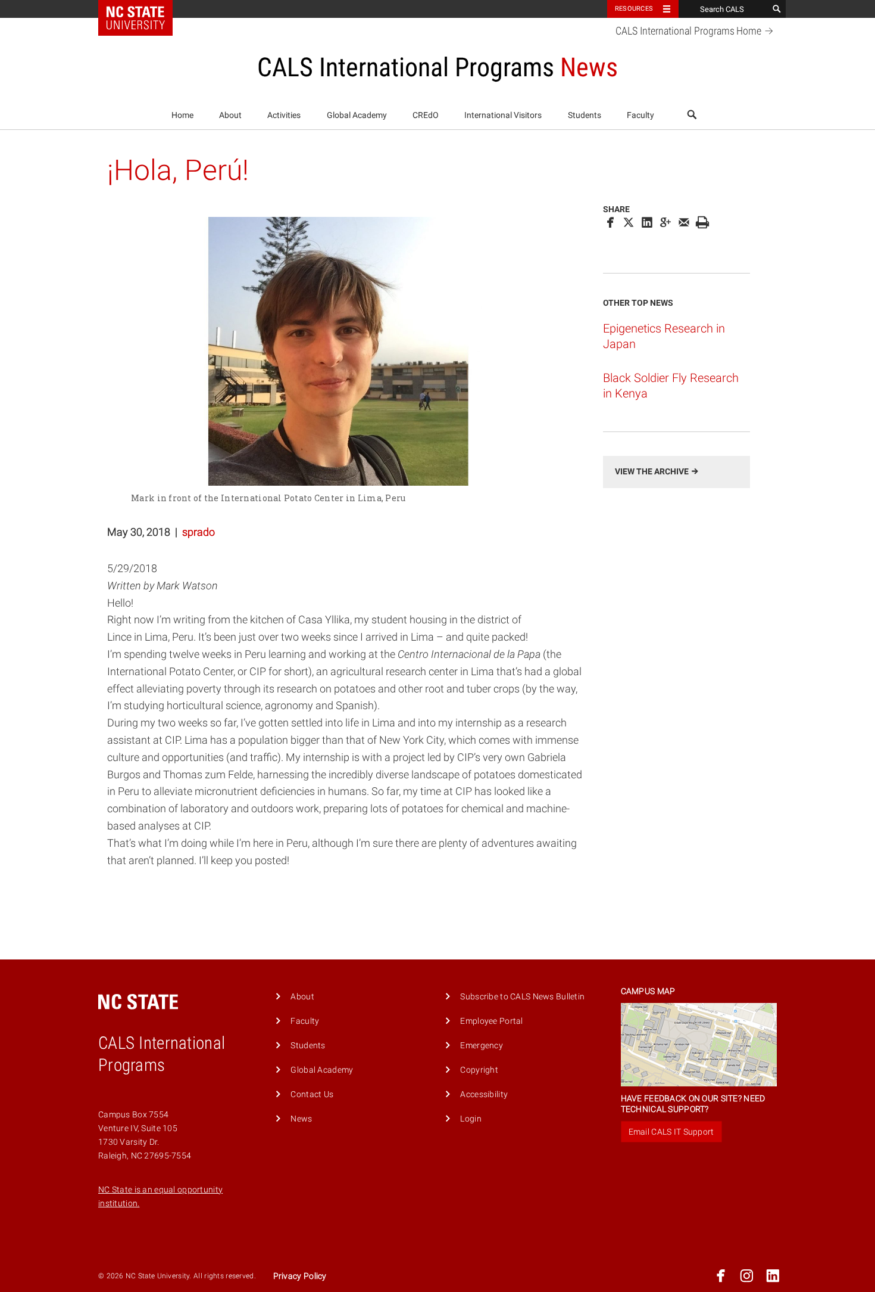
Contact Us (311, 1094)
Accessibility (484, 1094)
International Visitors (503, 115)
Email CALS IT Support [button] (671, 1131)
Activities (284, 115)
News (301, 1119)
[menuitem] (182, 115)
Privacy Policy (300, 1276)
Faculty (640, 115)
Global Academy (357, 115)
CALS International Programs (688, 31)
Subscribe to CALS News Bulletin (522, 997)
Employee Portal (491, 1021)
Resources (634, 9)
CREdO (425, 115)
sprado (198, 532)
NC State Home (143, 9)
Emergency (481, 1046)
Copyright (479, 1070)
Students (584, 115)
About (230, 115)
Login (470, 1119)
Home (182, 115)
